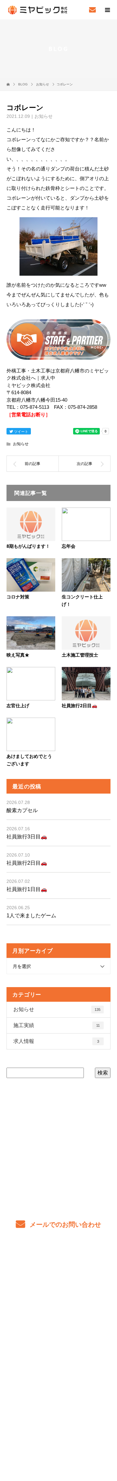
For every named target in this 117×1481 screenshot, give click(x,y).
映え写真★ (17, 655)
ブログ (58, 1325)
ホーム (58, 1264)
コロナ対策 (17, 597)
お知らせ (43, 116)
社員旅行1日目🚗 (26, 889)
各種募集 (59, 1295)
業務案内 (59, 1279)
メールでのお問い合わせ (64, 1224)
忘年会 (68, 546)
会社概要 (59, 1340)
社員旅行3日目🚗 (26, 836)
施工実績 (56, 1025)
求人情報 (56, 1041)
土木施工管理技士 (80, 655)
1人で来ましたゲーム (31, 915)
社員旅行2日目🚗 (79, 705)
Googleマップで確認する (58, 1395)
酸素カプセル (22, 810)
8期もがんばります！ (28, 546)
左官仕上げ (17, 705)
